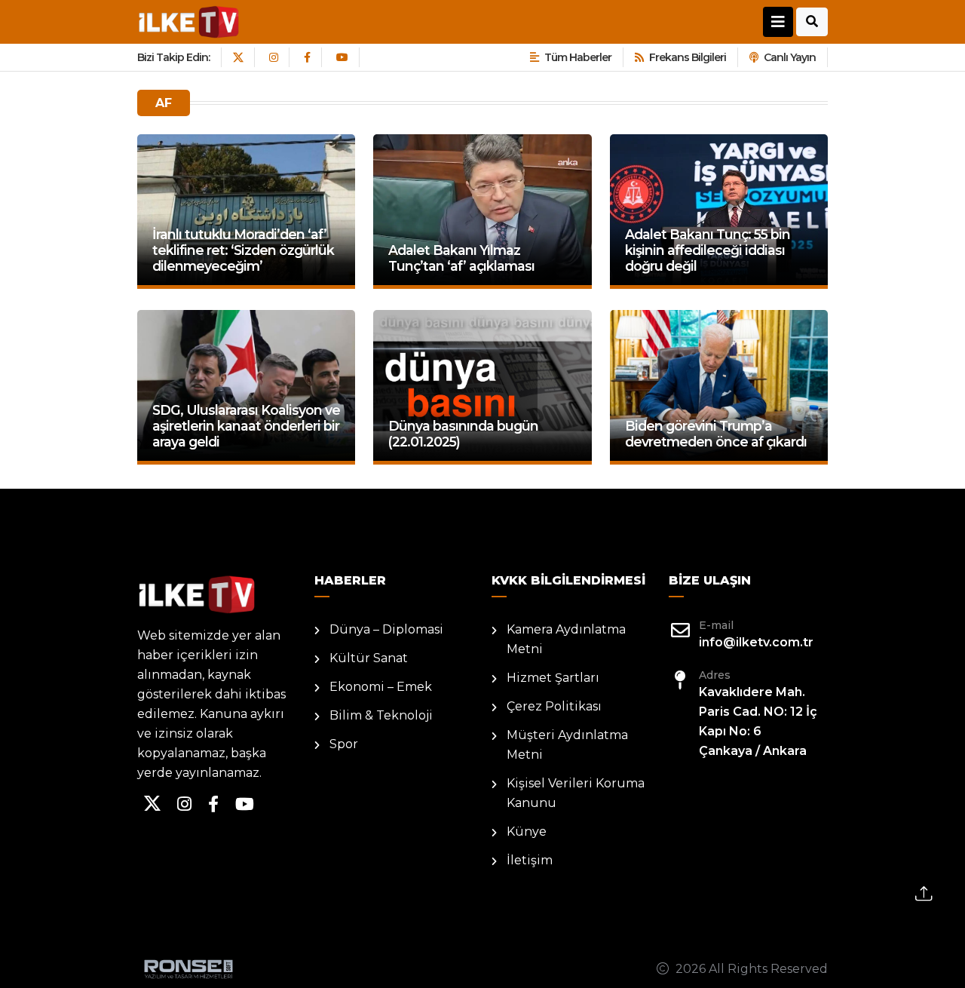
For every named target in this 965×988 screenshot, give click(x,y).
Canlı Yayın (790, 57)
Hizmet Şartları (553, 677)
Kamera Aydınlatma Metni (566, 639)
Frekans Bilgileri (687, 57)
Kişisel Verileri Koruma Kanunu (576, 793)
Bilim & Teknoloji (381, 715)
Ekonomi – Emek (380, 687)
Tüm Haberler (577, 57)
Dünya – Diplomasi (386, 629)
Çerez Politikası (554, 706)
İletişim (530, 860)
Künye (527, 831)
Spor (343, 744)
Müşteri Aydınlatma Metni (567, 745)
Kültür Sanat (368, 658)
